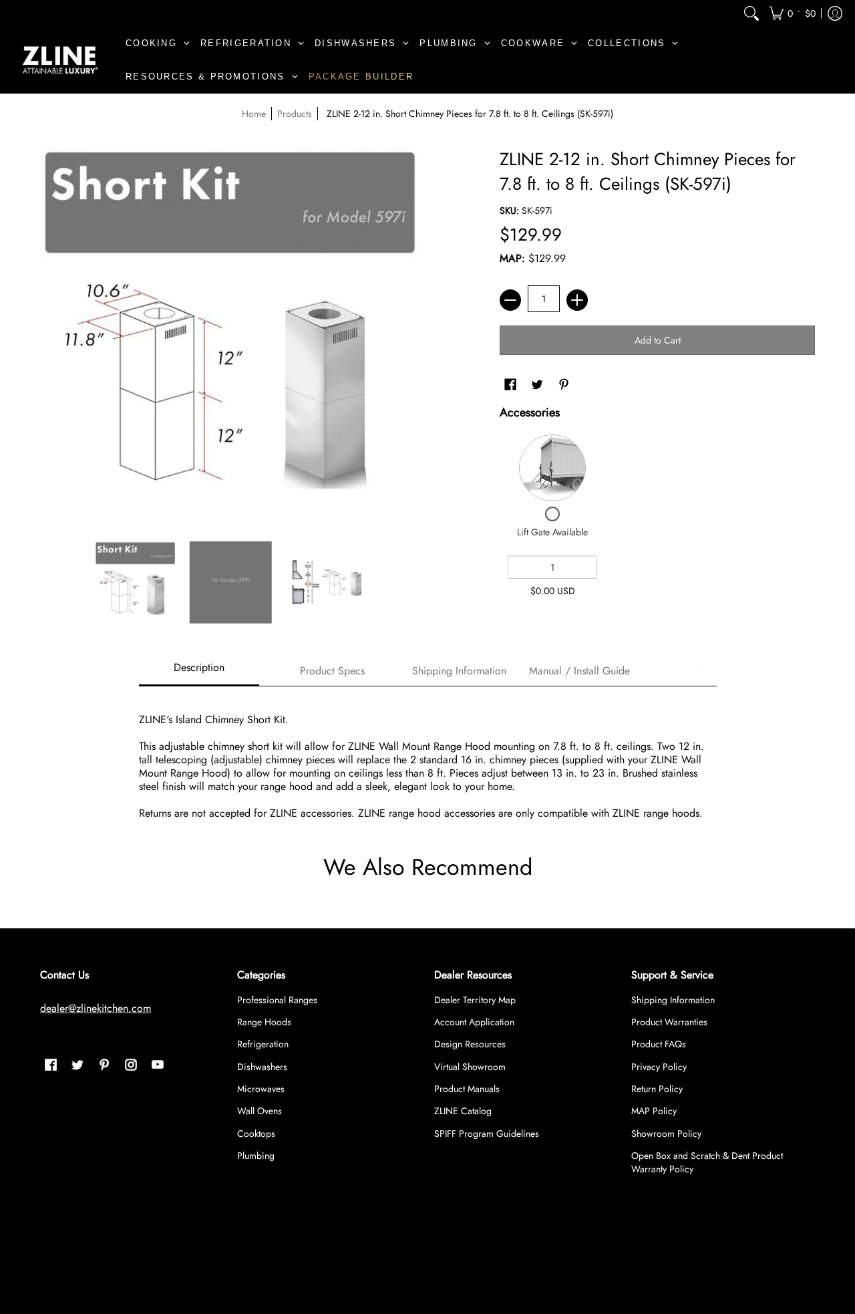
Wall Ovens (259, 1111)
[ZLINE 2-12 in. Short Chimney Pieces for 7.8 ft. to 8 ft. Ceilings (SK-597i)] (135, 582)
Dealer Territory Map (475, 1000)
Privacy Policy (659, 1066)
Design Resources (470, 1044)
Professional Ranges (277, 1000)
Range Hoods (264, 1022)
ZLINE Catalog (463, 1111)
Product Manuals (467, 1088)
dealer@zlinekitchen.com (95, 1008)
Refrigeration (263, 1044)
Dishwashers (262, 1066)
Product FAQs (658, 1044)
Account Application (474, 1022)
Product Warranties (669, 1022)
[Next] (701, 671)
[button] (792, 13)
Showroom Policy (666, 1133)
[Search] (751, 13)
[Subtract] (510, 300)
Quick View (552, 468)
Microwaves (261, 1088)
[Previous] (154, 671)
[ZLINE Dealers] (60, 60)
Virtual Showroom (470, 1066)
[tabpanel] (428, 759)
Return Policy (657, 1088)
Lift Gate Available (552, 532)
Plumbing (256, 1155)
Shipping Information (673, 1000)
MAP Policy (654, 1111)
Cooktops (256, 1133)
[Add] (577, 300)
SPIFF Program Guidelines (486, 1133)
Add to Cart (658, 340)
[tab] (199, 672)
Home (254, 113)
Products (294, 113)
